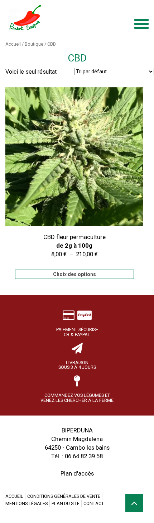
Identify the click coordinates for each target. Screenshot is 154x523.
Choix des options (74, 274)
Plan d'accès (77, 473)
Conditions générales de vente (63, 496)
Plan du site (66, 503)
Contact (93, 503)
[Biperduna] (60, 18)
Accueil (13, 44)
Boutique (34, 44)
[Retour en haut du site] (134, 503)
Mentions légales (26, 503)
